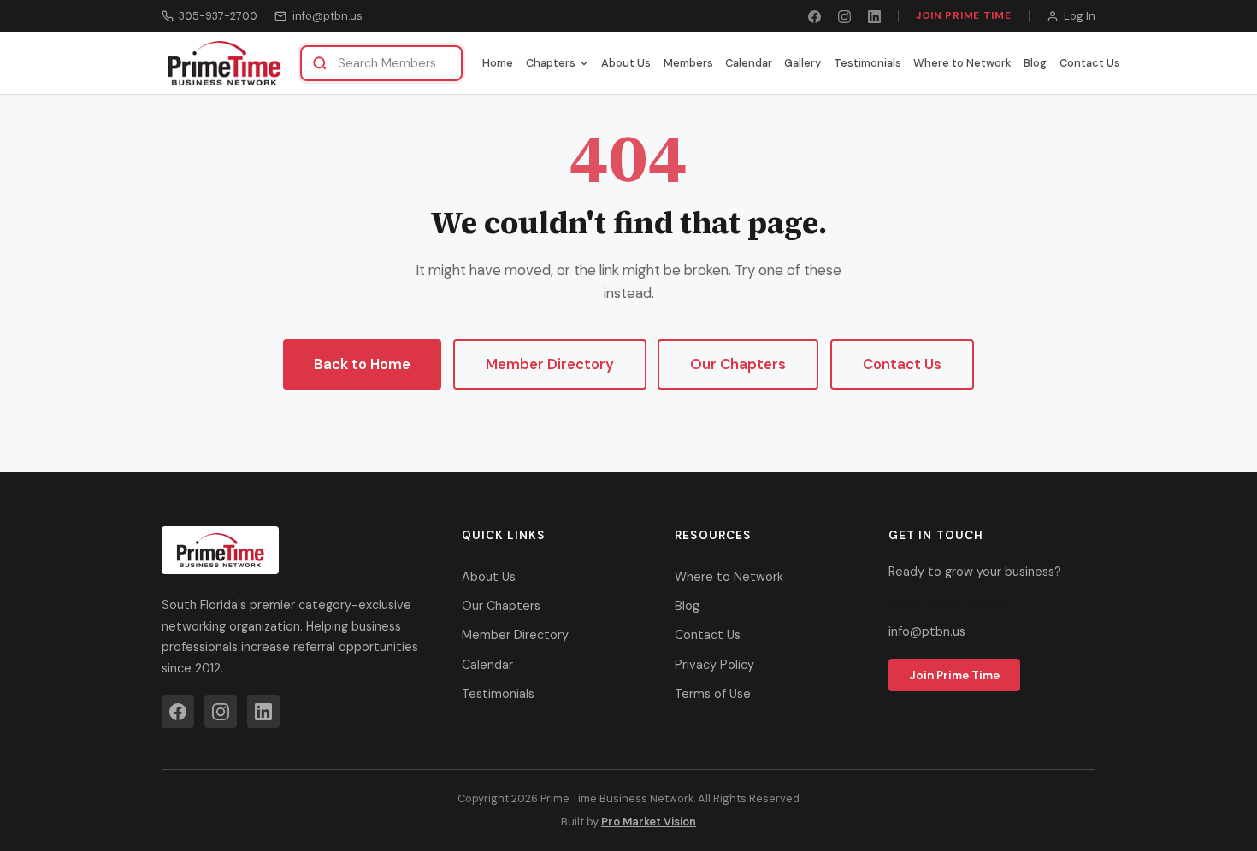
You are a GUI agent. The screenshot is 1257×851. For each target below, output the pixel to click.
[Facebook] (814, 16)
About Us (626, 63)
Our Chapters (738, 364)
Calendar (748, 63)
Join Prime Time (964, 15)
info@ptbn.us (327, 16)
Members (688, 63)
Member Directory (550, 364)
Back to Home (362, 364)
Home (497, 63)
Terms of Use (713, 693)
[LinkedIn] (874, 16)
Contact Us (1089, 63)
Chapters (550, 63)
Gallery (802, 63)
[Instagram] (844, 16)
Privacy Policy (714, 664)
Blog (1035, 63)
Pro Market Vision (648, 821)
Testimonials (867, 63)
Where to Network (962, 63)
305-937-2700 (218, 16)
